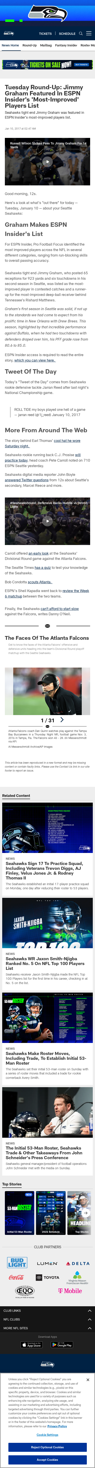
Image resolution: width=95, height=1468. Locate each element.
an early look (38, 553)
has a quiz (43, 567)
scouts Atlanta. (40, 582)
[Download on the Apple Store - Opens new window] (31, 1345)
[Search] (81, 33)
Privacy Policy (57, 1426)
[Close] (88, 1380)
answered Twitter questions (27, 480)
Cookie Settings (47, 1434)
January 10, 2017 (66, 415)
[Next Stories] (85, 1213)
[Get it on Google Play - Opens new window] (62, 1346)
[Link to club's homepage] (9, 31)
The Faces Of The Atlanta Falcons (47, 638)
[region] (47, 1420)
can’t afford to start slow (60, 609)
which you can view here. (35, 360)
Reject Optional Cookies (47, 1447)
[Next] (62, 719)
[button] (47, 161)
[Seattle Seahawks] (47, 1365)
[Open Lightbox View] (47, 708)
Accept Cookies (47, 1459)
